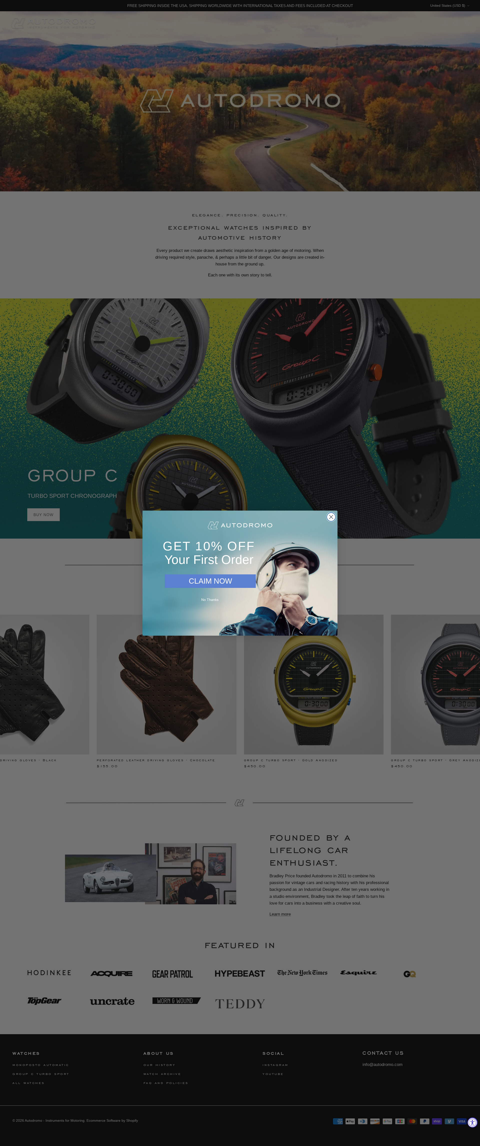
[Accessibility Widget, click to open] (473, 1122)
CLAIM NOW (210, 581)
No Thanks (209, 600)
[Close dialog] (331, 517)
